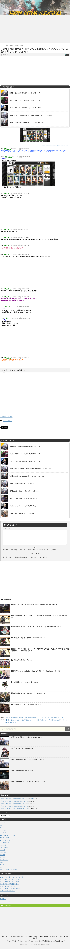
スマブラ (3, 899)
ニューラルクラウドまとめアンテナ (11, 877)
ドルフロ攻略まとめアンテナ (9, 881)
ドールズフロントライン (7, 840)
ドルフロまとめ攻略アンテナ (9, 884)
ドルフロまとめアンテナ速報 (9, 879)
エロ (1, 825)
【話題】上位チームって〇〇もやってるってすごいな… (28, 781)
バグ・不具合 (4, 847)
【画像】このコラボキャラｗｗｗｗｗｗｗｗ (25, 660)
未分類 (2, 865)
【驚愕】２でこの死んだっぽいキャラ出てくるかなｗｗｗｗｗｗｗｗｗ (33, 604)
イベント (2, 822)
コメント (6, 529)
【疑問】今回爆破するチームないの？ (22, 770)
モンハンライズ (5, 901)
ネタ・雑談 (3, 845)
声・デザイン (4, 860)
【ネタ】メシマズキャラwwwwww (21, 748)
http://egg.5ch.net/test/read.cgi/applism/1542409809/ (56, 145)
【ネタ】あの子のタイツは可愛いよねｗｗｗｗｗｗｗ (27, 638)
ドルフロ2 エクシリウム (7, 835)
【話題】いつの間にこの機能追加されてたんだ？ (26, 737)
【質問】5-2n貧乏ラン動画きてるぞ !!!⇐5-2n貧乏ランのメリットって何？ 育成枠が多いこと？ (34, 717)
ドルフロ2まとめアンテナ (8, 886)
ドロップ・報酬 (4, 837)
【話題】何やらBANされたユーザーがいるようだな (27, 759)
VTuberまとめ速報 (6, 417)
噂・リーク (3, 857)
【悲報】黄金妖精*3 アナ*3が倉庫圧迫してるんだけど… (28, 693)
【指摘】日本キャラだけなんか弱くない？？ (25, 682)
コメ (67, 55)
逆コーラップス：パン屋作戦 (8, 869)
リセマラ (2, 850)
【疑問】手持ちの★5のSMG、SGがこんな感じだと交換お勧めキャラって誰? (35, 671)
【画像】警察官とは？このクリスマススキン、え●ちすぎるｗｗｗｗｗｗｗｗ (35, 626)
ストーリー (3, 832)
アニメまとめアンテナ (7, 891)
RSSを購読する (6, 905)
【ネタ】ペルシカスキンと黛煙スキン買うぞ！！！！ (27, 704)
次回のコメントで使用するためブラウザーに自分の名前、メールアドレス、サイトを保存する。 (30, 549)
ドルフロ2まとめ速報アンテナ (10, 888)
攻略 (1, 862)
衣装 (1, 867)
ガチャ (2, 827)
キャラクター (7, 421)
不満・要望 (3, 852)
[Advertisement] (35, 28)
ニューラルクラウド (5, 842)
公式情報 (2, 855)
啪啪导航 (32, 798)
